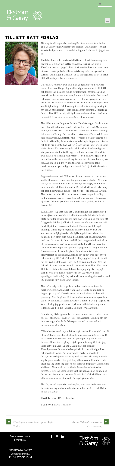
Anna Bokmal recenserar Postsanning (89, 424)
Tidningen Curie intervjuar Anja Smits (30, 424)
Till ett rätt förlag (32, 37)
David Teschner (62, 405)
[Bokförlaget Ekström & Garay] (24, 19)
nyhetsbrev (20, 440)
